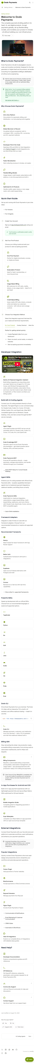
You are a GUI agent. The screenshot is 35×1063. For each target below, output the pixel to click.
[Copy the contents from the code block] (31, 718)
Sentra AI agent (10, 149)
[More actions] (33, 2)
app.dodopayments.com (18, 225)
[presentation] (17, 719)
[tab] (10, 325)
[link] (17, 187)
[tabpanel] (19, 337)
